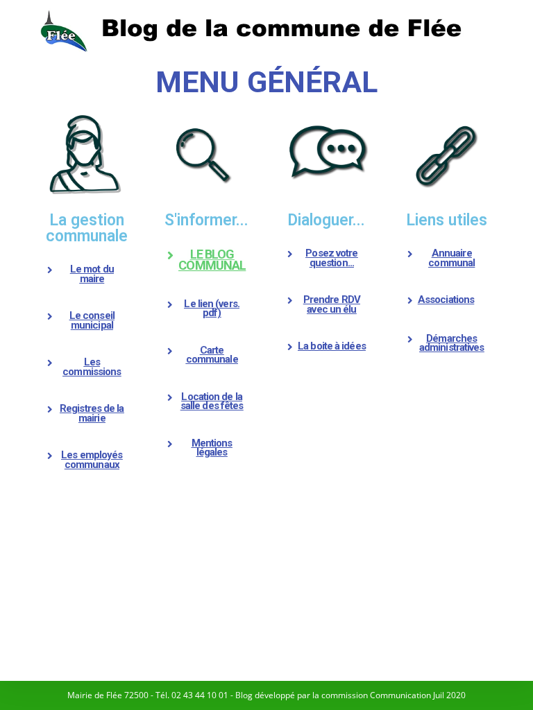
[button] (86, 274)
